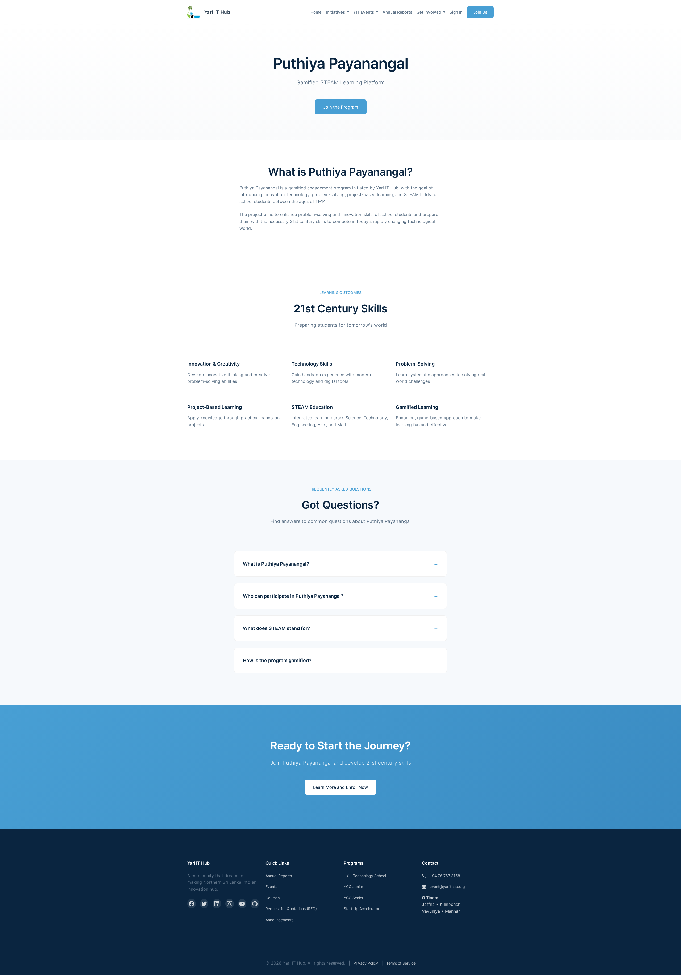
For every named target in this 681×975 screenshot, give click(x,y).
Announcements (279, 920)
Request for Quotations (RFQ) (291, 908)
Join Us (480, 12)
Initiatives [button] (336, 12)
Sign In (456, 12)
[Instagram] (229, 903)
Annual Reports (397, 12)
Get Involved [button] (429, 12)
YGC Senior (353, 897)
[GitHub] (255, 903)
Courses (272, 897)
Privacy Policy (366, 963)
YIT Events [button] (364, 12)
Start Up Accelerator (361, 908)
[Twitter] (204, 903)
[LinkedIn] (217, 903)
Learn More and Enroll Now (340, 787)
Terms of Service (401, 963)
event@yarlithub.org (447, 886)
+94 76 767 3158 (445, 875)
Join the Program (340, 107)
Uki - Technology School (365, 875)
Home (316, 12)
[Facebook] (191, 903)
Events (271, 886)
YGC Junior (353, 886)
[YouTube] (242, 903)
